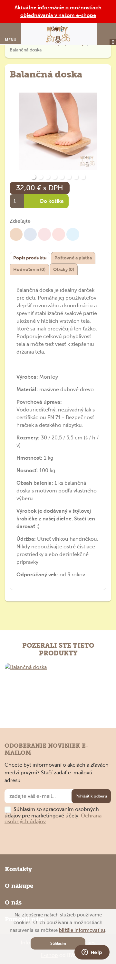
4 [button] (54, 176)
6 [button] (68, 176)
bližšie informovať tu (82, 930)
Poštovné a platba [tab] (73, 257)
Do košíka (51, 201)
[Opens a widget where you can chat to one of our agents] (92, 953)
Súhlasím (58, 943)
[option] (58, 132)
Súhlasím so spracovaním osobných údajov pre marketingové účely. (53, 815)
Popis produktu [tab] (30, 257)
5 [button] (61, 176)
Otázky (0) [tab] (63, 269)
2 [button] (40, 176)
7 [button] (75, 176)
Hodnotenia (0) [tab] (29, 269)
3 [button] (47, 176)
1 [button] (33, 176)
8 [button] (82, 176)
